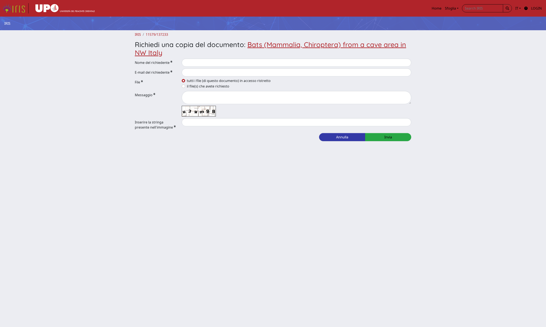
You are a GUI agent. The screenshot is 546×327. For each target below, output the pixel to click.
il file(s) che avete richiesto (208, 86)
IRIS (138, 34)
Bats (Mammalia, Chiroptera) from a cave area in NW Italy (270, 48)
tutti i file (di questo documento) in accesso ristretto (229, 80)
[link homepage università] (65, 8)
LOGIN (536, 8)
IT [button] (516, 8)
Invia (388, 137)
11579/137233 (157, 34)
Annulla (342, 137)
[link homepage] (16, 8)
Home (436, 8)
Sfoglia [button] (450, 8)
